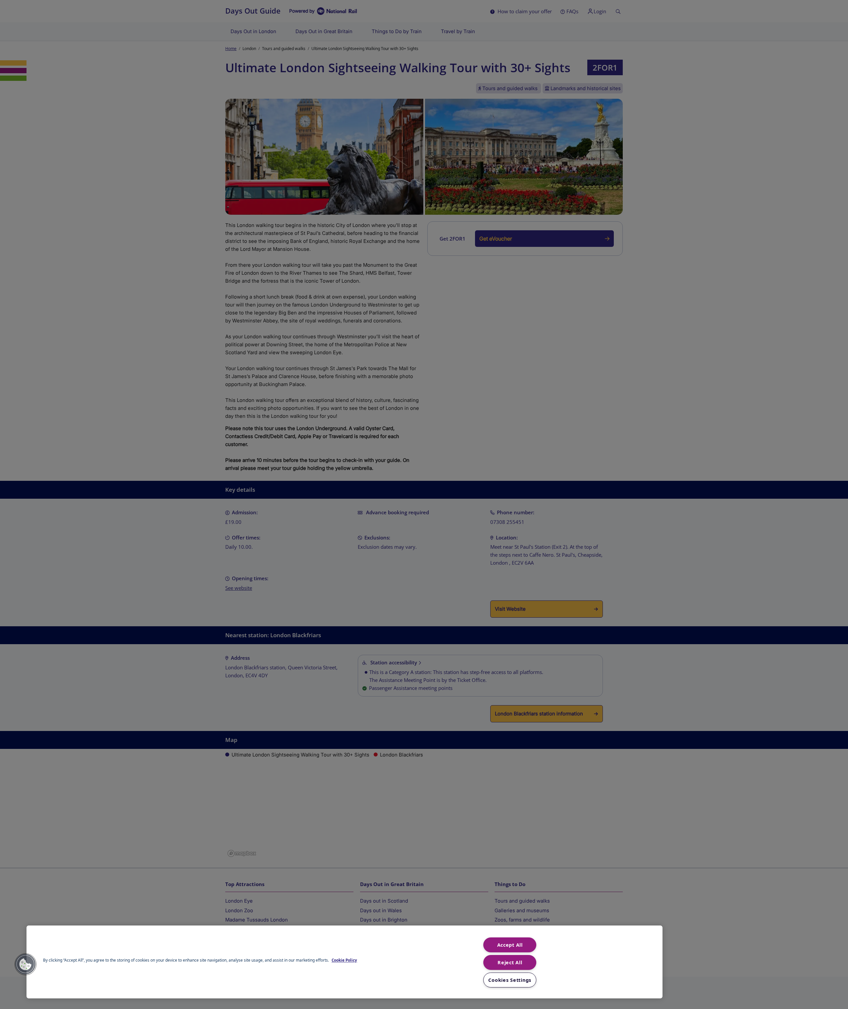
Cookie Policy (344, 960)
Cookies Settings (509, 980)
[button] (25, 964)
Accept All (510, 945)
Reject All (510, 962)
